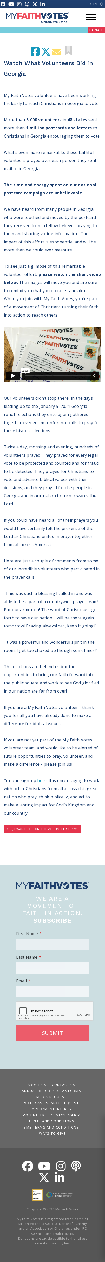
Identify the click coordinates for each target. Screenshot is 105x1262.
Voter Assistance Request (51, 1103)
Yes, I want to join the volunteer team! (42, 829)
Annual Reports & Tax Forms (51, 1090)
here (42, 780)
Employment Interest (51, 1109)
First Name (27, 933)
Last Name (27, 957)
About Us (37, 1084)
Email (21, 981)
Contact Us (63, 1084)
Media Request (51, 1096)
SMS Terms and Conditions (51, 1127)
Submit (52, 1032)
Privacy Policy (65, 1115)
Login (91, 4)
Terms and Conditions (52, 1121)
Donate (96, 30)
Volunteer (34, 1115)
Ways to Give (52, 1133)
